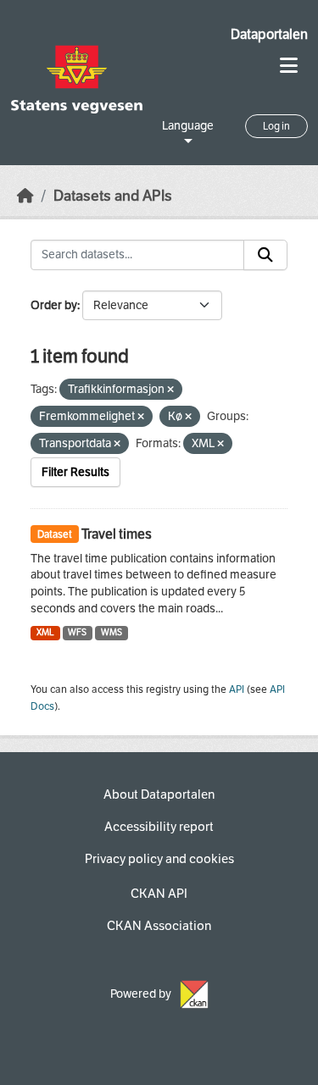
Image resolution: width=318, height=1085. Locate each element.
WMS (111, 632)
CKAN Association (159, 925)
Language (188, 126)
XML (45, 632)
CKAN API (159, 893)
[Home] (25, 196)
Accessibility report (159, 826)
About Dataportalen (159, 794)
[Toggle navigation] (289, 66)
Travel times (116, 534)
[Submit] (265, 255)
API (236, 689)
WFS (77, 632)
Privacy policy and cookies (159, 858)
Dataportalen (269, 34)
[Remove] (170, 390)
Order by (54, 305)
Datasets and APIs (112, 196)
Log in (276, 126)
